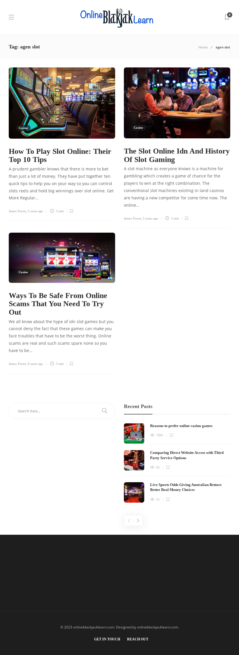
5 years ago (35, 211)
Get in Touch (107, 639)
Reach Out (137, 639)
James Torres (17, 211)
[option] (177, 463)
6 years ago (35, 363)
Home (203, 47)
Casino (23, 128)
